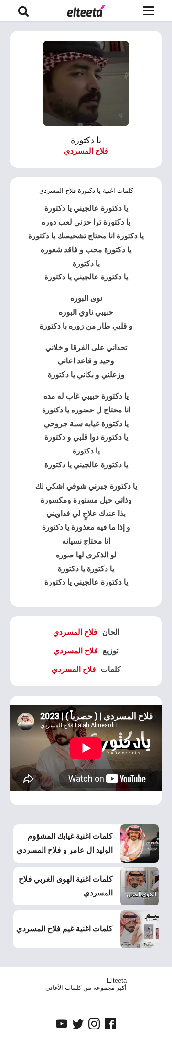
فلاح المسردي (86, 151)
